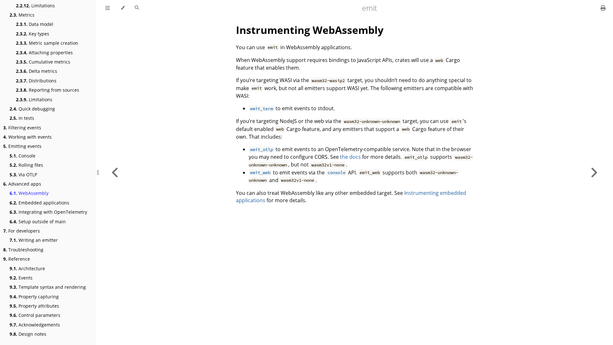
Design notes (28, 334)
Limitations (35, 6)
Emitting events (22, 146)
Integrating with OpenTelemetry (48, 212)
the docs (350, 156)
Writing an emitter (34, 240)
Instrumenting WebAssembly (309, 30)
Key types (32, 34)
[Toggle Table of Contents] (107, 8)
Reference (16, 259)
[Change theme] (122, 8)
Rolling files (26, 165)
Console (22, 156)
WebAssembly (29, 193)
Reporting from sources (47, 90)
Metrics (22, 15)
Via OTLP (23, 175)
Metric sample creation (47, 43)
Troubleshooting (23, 250)
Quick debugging (32, 109)
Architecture (27, 268)
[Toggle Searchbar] (137, 8)
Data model (34, 24)
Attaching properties (44, 53)
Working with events (27, 137)
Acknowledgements (35, 325)
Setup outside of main (38, 221)
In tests (22, 118)
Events (21, 278)
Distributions (36, 81)
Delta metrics (36, 71)
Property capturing (34, 297)
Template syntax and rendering (48, 287)
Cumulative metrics (43, 62)
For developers (21, 231)
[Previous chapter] (115, 172)
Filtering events (22, 128)
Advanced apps (22, 184)
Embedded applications (39, 203)
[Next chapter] (593, 172)
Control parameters (35, 315)
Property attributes (34, 306)
